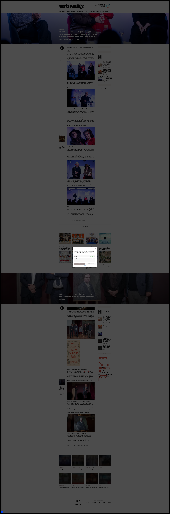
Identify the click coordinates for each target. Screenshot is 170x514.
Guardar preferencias (90, 263)
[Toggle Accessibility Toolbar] (2, 512)
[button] (95, 248)
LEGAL (84, 265)
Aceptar (79, 263)
